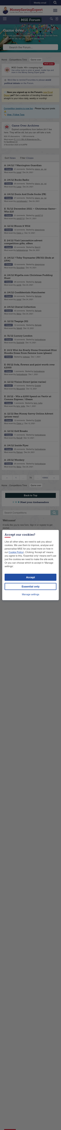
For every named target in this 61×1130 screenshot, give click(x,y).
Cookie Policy (16, 552)
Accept (30, 577)
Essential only (31, 586)
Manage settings (30, 594)
